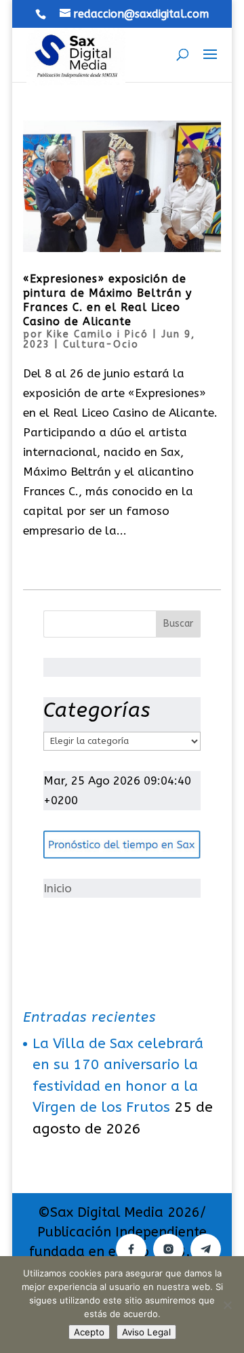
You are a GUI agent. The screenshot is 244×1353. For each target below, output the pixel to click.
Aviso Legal (146, 1332)
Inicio (57, 888)
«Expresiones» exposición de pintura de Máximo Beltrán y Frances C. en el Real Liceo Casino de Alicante (107, 299)
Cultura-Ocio (101, 344)
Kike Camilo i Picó (97, 334)
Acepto (89, 1332)
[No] (227, 1305)
